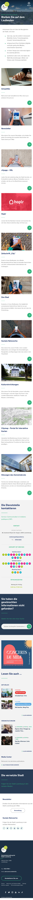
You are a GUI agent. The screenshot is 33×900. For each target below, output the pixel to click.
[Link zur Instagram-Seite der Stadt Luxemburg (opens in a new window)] (11, 828)
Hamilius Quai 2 (16, 560)
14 (24, 554)
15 (27, 554)
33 (20, 557)
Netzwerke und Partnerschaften (13, 883)
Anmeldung (17, 810)
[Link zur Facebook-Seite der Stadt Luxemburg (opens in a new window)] (4, 828)
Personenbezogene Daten (17, 885)
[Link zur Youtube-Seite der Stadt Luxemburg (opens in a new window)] (14, 828)
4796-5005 (18, 539)
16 (29, 554)
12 (24, 563)
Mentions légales (5, 885)
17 (17, 572)
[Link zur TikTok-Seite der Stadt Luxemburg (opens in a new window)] (21, 828)
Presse (3, 883)
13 (15, 572)
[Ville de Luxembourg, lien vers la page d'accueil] (5, 10)
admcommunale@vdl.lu (11, 871)
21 (15, 557)
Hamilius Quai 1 (16, 551)
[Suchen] (29, 626)
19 (16, 566)
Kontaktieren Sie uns (11, 878)
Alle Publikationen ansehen (11, 764)
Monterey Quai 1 (16, 569)
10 (19, 554)
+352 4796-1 (6, 868)
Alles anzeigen (27, 715)
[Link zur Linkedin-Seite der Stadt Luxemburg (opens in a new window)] (18, 828)
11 (21, 554)
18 (12, 557)
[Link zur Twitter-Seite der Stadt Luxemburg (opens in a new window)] (7, 828)
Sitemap (24, 883)
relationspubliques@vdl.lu (16, 537)
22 (17, 557)
